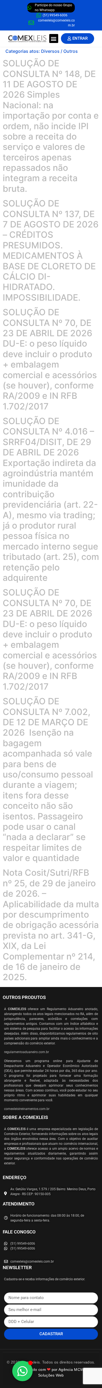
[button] (53, 38)
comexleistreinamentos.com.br (27, 1109)
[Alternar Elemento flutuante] (22, 1371)
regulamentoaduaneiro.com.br (26, 1052)
